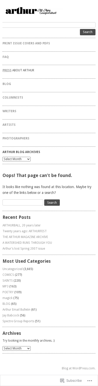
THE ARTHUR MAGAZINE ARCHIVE (25, 237)
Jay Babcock (11, 315)
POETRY (8, 292)
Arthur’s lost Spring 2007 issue (24, 248)
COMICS (8, 275)
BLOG (7, 84)
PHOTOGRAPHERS (16, 138)
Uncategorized (13, 269)
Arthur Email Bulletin (16, 309)
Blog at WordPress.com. (78, 368)
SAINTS (8, 280)
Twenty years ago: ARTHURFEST (25, 231)
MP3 (6, 286)
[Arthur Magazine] (49, 10)
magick (8, 298)
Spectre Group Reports (18, 321)
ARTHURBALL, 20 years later (22, 225)
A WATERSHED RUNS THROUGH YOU (27, 243)
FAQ (6, 57)
